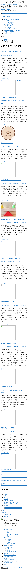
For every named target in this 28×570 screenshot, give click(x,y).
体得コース (10, 550)
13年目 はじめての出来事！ (8, 428)
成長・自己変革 (11, 544)
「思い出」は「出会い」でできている (11, 258)
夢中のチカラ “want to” (7, 143)
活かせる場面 (10, 22)
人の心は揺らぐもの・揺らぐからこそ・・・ (12, 51)
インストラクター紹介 (13, 28)
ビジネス (3, 146)
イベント (3, 390)
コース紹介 (10, 25)
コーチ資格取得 (8, 562)
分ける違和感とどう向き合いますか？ (11, 180)
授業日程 (9, 27)
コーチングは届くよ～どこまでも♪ (10, 343)
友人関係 (7, 100)
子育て (8, 540)
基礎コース (10, 547)
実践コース (10, 548)
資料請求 (6, 558)
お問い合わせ (7, 516)
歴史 (8, 536)
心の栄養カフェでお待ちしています (10, 97)
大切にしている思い (8, 55)
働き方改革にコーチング (10, 503)
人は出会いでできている (7, 386)
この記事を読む (5, 79)
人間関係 (9, 542)
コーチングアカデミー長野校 (14, 567)
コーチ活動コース (11, 551)
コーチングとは (8, 529)
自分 (2, 55)
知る (8, 21)
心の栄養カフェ (8, 505)
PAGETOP (3, 512)
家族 (2, 100)
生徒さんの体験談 (8, 556)
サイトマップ (7, 514)
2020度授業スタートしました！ (9, 301)
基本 (8, 531)
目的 (8, 533)
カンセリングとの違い (13, 534)
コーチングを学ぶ (8, 545)
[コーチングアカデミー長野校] (9, 4)
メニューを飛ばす (5, 16)
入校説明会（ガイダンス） (11, 561)
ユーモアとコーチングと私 (11, 502)
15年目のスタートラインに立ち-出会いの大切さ (13, 219)
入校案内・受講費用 (9, 559)
